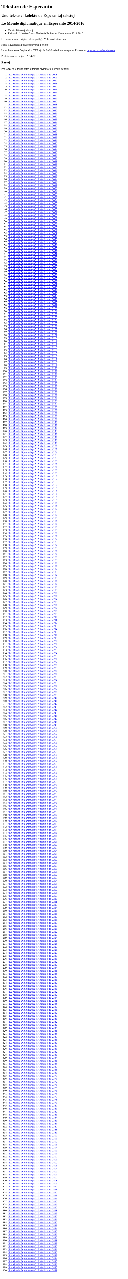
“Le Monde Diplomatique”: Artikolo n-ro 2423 (32, 1225)
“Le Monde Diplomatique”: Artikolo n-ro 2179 (32, 530)
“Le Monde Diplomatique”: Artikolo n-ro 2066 (32, 224)
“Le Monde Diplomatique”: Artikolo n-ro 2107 (32, 329)
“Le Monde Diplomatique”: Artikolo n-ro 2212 (32, 623)
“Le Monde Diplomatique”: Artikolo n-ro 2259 (32, 751)
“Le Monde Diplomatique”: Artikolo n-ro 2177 (32, 524)
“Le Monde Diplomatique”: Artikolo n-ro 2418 (32, 1210)
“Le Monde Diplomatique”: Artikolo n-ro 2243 (32, 707)
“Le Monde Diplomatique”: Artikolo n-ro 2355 (32, 1030)
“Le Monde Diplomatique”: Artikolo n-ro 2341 (32, 988)
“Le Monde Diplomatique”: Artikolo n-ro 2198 (32, 587)
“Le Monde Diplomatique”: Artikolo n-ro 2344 (32, 997)
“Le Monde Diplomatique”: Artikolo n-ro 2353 (32, 1024)
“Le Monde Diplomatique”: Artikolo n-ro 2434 (32, 1258)
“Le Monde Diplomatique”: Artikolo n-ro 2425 (32, 1231)
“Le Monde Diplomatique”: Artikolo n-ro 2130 (32, 392)
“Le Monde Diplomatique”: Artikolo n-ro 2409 (32, 1183)
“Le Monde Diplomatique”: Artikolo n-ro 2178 (32, 527)
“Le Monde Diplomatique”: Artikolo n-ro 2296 (32, 856)
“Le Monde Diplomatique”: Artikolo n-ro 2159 (32, 473)
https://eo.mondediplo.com (101, 50)
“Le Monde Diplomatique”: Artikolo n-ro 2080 (32, 257)
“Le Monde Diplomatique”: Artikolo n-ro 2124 (32, 380)
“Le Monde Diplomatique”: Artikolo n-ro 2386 (32, 1123)
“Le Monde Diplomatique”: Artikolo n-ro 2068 (32, 230)
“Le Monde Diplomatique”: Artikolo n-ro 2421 (32, 1219)
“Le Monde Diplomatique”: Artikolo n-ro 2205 (32, 602)
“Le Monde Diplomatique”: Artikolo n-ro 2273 (32, 793)
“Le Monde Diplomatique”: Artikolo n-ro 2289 (32, 838)
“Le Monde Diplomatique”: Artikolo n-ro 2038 (32, 161)
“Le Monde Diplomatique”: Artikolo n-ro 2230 (32, 671)
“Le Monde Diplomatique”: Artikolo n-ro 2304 (32, 880)
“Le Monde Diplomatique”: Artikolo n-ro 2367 (32, 1066)
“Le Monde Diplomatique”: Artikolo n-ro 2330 (32, 955)
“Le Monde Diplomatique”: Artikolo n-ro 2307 (32, 889)
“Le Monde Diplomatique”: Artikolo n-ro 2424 (32, 1228)
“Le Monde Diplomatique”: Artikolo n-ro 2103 (32, 317)
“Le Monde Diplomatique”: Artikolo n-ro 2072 (32, 239)
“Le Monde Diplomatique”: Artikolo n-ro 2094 (32, 296)
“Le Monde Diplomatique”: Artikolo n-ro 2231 (32, 674)
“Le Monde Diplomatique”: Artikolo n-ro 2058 (32, 212)
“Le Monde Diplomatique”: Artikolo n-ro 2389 (32, 1132)
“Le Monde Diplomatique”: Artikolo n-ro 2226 (32, 659)
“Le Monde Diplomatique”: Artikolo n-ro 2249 (32, 725)
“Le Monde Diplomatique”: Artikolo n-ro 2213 (32, 626)
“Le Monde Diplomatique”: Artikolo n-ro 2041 (32, 170)
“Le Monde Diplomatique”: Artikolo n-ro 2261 (32, 757)
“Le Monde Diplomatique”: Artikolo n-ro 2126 (32, 386)
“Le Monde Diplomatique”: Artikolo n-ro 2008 (32, 74)
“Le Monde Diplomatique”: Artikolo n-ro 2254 (32, 736)
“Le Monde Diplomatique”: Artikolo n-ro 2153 (32, 455)
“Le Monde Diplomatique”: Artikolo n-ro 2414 (32, 1198)
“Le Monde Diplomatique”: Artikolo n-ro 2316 (32, 913)
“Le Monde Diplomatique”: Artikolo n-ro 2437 (32, 1267)
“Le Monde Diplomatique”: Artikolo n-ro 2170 (32, 503)
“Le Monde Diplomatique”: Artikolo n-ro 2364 (32, 1057)
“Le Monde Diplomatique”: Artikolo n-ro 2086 (32, 275)
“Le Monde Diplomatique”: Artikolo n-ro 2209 (32, 614)
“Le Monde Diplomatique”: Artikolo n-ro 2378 (32, 1099)
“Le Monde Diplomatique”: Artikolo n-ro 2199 (32, 590)
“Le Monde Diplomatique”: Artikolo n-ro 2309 (32, 895)
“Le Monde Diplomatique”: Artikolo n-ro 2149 (32, 443)
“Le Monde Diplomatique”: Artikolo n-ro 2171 (32, 506)
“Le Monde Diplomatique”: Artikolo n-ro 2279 (32, 811)
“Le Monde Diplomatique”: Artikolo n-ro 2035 (32, 152)
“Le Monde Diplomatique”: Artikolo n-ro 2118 (32, 362)
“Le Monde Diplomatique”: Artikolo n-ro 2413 (32, 1195)
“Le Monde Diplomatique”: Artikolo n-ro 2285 (32, 829)
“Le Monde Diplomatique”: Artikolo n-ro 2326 (32, 943)
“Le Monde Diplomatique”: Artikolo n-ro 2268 (32, 778)
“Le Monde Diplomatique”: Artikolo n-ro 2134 (32, 404)
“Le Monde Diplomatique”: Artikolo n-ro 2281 (32, 817)
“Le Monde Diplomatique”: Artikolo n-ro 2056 (32, 206)
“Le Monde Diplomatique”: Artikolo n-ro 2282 (32, 820)
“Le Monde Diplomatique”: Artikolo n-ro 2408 (32, 1180)
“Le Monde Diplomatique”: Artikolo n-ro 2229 (32, 668)
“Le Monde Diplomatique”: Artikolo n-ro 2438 (32, 1270)
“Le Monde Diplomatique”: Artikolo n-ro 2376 (32, 1093)
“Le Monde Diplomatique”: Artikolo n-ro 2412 (32, 1192)
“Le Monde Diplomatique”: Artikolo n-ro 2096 (32, 299)
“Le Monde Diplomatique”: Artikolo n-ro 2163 (32, 482)
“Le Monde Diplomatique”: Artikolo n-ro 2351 (32, 1018)
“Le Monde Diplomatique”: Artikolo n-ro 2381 (32, 1108)
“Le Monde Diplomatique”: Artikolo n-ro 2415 (32, 1201)
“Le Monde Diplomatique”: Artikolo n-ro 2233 (32, 677)
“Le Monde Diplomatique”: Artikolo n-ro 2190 (32, 563)
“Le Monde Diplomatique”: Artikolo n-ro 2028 (32, 134)
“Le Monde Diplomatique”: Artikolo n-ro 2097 (32, 302)
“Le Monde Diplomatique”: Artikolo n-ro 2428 (32, 1240)
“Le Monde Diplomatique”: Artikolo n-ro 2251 (32, 731)
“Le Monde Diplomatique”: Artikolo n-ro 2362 (32, 1051)
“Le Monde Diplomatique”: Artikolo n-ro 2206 (32, 605)
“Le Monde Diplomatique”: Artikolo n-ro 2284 (32, 826)
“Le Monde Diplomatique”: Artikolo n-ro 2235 (32, 683)
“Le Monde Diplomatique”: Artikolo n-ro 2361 (32, 1048)
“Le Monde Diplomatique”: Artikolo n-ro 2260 (32, 754)
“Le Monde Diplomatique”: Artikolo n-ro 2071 (32, 236)
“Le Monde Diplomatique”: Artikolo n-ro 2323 (32, 934)
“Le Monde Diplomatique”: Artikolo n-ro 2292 (32, 844)
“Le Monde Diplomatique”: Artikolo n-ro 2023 (32, 119)
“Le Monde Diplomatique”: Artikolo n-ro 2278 (32, 808)
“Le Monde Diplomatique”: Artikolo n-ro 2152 (32, 452)
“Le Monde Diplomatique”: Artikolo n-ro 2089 (32, 284)
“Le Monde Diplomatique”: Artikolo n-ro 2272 (32, 790)
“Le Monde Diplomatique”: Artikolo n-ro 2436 (32, 1264)
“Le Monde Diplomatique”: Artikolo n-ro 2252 (32, 733)
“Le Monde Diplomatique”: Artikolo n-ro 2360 (32, 1045)
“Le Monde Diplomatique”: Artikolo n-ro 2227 (32, 662)
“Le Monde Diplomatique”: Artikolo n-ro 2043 (32, 176)
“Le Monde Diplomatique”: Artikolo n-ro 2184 (32, 545)
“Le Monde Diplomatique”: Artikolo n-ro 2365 (32, 1060)
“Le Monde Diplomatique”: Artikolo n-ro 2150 (32, 446)
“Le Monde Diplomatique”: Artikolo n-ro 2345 (32, 1000)
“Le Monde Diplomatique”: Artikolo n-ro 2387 (32, 1126)
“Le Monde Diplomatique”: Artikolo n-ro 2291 (32, 841)
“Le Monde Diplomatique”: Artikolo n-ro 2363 (32, 1054)
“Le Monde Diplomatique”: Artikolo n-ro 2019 (32, 107)
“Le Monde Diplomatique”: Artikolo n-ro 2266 (32, 772)
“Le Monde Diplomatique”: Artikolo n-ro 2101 (32, 311)
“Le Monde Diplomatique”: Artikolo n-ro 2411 (32, 1189)
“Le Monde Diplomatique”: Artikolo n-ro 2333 (32, 964)
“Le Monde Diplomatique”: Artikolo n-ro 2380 (32, 1105)
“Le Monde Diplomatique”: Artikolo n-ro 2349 (32, 1012)
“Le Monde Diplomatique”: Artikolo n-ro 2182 (32, 539)
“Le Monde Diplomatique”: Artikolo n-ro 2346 (32, 1003)
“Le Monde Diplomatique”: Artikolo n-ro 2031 (32, 140)
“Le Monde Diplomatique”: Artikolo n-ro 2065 (32, 221)
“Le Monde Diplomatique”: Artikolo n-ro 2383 (32, 1114)
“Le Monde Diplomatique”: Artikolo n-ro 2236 (32, 686)
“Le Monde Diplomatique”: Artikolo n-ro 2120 (32, 368)
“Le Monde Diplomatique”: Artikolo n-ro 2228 (32, 665)
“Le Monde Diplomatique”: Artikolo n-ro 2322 (32, 931)
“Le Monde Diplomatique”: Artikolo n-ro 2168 (32, 497)
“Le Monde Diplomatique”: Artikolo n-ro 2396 (32, 1153)
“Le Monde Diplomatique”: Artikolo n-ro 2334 (32, 967)
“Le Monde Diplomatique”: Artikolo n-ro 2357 (32, 1036)
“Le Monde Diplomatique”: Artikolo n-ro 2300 (32, 868)
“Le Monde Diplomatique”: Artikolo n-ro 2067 (32, 227)
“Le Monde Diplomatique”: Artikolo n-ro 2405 (32, 1171)
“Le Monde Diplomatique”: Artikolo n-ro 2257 (32, 745)
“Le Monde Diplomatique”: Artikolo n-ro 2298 (32, 862)
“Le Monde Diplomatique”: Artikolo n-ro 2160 (32, 476)
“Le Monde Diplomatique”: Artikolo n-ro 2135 (32, 407)
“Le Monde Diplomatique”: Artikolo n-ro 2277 (32, 805)
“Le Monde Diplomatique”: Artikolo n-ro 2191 (32, 566)
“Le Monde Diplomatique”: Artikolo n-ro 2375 (32, 1090)
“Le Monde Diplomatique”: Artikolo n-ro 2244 (32, 710)
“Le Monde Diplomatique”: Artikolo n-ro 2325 (32, 940)
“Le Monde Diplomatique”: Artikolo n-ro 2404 (32, 1168)
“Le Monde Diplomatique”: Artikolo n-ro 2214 (32, 629)
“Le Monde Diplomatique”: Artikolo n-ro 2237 (32, 689)
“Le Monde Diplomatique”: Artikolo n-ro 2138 (32, 416)
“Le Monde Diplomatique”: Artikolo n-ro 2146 (32, 434)
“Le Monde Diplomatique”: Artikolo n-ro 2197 (32, 584)
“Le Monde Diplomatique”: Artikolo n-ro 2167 (32, 494)
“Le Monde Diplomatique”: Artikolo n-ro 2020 (32, 110)
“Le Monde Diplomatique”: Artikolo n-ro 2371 (32, 1078)
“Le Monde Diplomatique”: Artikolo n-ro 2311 (32, 901)
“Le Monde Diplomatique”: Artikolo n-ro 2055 (32, 203)
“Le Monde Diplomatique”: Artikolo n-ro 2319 (32, 922)
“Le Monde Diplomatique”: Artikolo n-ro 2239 (32, 695)
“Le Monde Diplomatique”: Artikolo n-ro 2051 (32, 191)
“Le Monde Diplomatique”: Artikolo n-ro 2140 (32, 422)
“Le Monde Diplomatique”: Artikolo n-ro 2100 (32, 308)
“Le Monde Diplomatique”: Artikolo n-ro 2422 (32, 1222)
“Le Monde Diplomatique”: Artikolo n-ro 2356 (32, 1033)
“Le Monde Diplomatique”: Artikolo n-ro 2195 (32, 578)
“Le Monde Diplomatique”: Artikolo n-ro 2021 (32, 113)
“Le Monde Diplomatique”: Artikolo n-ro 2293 (32, 847)
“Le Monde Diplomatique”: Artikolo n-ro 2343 (32, 994)
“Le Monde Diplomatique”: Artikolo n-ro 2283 (32, 823)
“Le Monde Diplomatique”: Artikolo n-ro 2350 (32, 1015)
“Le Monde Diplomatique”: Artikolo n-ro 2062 (32, 215)
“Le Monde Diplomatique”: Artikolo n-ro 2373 (32, 1084)
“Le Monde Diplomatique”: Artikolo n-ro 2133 (32, 401)
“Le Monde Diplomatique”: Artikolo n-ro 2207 (32, 608)
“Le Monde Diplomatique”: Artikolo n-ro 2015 (32, 95)
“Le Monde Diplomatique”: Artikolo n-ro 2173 (32, 512)
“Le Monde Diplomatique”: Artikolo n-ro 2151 (32, 449)
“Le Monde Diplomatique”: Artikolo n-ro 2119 (32, 365)
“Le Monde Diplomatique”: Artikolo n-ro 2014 (32, 92)
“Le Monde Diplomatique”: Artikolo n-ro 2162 (32, 479)
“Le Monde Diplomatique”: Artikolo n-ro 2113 (32, 347)
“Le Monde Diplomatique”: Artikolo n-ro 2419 (32, 1213)
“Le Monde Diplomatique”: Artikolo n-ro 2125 (32, 383)
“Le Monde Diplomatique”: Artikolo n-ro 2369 (32, 1072)
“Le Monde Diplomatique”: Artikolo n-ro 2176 (32, 521)
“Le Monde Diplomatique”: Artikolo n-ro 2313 (32, 904)
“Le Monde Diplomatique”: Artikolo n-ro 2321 (32, 928)
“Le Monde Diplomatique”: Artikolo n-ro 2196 (32, 581)
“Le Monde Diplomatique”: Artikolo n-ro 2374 (32, 1087)
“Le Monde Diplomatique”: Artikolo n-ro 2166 (32, 491)
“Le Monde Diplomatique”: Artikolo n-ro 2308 (32, 892)
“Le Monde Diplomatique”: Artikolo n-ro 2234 (32, 680)
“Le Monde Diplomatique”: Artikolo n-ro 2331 (32, 958)
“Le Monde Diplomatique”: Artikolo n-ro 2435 (32, 1261)
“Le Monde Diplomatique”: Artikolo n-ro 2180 (32, 533)
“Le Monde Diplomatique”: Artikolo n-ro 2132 (32, 398)
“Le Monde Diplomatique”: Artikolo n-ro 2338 (32, 979)
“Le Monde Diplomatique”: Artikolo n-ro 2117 (32, 359)
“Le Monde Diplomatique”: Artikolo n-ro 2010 (32, 80)
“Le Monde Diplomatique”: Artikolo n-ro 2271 (32, 787)
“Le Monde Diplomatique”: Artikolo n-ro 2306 (32, 886)
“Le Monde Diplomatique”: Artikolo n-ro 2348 (32, 1009)
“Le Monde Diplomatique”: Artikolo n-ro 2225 (32, 656)
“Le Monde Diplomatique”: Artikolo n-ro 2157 (32, 467)
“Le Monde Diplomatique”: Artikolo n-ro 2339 (32, 982)
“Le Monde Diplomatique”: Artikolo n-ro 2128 (32, 389)
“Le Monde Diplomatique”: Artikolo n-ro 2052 (32, 194)
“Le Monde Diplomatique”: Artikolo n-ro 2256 (32, 742)
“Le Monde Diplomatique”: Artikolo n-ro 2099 (32, 305)
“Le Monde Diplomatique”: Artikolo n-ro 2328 (32, 949)
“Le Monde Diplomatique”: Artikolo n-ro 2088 (32, 281)
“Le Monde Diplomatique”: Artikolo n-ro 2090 (32, 287)
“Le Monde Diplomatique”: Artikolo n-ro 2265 (32, 769)
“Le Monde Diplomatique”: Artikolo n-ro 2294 (32, 850)
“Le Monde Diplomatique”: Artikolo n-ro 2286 (32, 832)
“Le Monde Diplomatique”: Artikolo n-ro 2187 (32, 554)
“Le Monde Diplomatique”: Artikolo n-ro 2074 (32, 242)
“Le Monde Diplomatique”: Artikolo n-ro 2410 (32, 1186)
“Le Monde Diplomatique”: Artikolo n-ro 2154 (32, 458)
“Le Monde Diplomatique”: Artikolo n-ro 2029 (32, 137)
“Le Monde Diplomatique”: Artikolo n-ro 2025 (32, 125)
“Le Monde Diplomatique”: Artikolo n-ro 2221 (32, 644)
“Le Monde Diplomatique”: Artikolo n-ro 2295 (32, 853)
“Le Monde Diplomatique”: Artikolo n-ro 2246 (32, 716)
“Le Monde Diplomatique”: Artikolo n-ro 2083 (32, 266)
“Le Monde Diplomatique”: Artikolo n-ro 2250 (32, 728)
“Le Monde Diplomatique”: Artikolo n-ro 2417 (32, 1207)
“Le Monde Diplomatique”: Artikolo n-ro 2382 (32, 1111)
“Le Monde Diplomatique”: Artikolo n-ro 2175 (32, 518)
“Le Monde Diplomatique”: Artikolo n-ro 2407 (32, 1177)
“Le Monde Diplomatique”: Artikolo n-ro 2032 (32, 143)
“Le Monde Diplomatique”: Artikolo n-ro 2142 (32, 428)
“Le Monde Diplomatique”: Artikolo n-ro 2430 (32, 1246)
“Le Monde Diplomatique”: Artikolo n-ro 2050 (32, 188)
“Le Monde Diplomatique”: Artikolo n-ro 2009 (32, 77)
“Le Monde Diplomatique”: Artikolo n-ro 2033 (32, 146)
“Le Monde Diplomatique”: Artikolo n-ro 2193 (32, 572)
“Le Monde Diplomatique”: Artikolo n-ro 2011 (32, 83)
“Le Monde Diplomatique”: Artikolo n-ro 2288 (32, 835)
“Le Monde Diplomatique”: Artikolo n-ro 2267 (32, 775)
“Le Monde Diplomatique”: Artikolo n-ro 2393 (32, 1144)
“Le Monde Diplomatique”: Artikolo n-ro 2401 (32, 1159)
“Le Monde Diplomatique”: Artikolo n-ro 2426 (32, 1234)
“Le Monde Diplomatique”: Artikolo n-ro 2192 (32, 569)
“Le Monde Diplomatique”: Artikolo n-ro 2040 (32, 167)
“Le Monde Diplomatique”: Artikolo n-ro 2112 (32, 344)
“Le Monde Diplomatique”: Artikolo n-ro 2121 (32, 371)
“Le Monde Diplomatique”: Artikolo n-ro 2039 (32, 164)
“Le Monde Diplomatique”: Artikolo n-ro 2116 (32, 356)
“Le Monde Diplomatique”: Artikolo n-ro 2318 (32, 919)
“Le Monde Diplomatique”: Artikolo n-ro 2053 (32, 197)
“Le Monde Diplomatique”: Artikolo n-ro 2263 (32, 763)
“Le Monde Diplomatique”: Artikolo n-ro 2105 (32, 323)
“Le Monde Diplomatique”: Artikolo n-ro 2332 (32, 961)
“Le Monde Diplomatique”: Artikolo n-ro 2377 (32, 1096)
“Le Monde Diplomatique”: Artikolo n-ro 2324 (32, 937)
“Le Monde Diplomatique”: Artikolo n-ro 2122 (32, 374)
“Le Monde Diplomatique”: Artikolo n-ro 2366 (32, 1063)
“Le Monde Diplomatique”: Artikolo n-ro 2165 (32, 488)
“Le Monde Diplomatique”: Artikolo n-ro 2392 (32, 1141)
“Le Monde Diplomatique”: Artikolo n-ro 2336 (32, 973)
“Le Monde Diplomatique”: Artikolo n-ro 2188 (32, 557)
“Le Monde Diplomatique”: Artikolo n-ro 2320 (32, 925)
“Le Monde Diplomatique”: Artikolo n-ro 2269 (32, 781)
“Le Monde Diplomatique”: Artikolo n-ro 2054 (32, 200)
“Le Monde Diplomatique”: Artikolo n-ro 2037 (32, 158)
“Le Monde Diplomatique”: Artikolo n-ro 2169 (32, 500)
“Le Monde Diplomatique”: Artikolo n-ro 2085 (32, 272)
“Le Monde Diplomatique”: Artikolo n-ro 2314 (32, 907)
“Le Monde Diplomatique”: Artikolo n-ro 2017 (32, 101)
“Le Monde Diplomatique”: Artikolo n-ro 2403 (32, 1165)
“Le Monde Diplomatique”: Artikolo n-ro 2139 (32, 419)
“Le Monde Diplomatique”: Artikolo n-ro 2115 (32, 353)
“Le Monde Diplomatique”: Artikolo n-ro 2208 (32, 611)
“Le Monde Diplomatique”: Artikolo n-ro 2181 (32, 536)
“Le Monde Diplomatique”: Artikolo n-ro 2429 (32, 1243)
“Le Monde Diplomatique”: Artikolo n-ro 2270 (32, 784)
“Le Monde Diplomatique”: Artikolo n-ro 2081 (32, 260)
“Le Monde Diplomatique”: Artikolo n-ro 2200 (32, 593)
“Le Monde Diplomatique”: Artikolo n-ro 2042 (32, 173)
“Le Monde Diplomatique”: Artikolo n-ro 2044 (32, 179)
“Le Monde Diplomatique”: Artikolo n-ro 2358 (32, 1039)
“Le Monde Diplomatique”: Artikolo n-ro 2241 (32, 701)
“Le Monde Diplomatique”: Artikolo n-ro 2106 (32, 326)
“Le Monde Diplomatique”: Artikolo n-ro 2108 (32, 332)
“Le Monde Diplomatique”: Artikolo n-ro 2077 (32, 248)
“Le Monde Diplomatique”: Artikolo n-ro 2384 (32, 1117)
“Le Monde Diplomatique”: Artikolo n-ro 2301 (32, 871)
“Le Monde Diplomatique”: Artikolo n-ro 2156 (32, 464)
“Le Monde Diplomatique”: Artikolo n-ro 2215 (32, 632)
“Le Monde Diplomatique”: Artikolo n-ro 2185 (32, 548)
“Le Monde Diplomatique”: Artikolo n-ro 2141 (32, 425)
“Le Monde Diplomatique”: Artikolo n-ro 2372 (32, 1081)
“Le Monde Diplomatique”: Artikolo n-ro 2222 (32, 647)
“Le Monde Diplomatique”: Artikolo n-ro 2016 (32, 98)
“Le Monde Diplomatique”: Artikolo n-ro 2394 (32, 1147)
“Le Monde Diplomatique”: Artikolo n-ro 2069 (32, 233)
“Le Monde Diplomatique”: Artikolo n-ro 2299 (32, 865)
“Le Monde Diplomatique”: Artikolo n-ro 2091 (32, 290)
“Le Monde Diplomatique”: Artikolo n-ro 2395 (32, 1150)
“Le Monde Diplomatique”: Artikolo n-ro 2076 (32, 245)
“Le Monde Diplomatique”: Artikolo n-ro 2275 (32, 799)
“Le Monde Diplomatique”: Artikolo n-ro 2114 (32, 350)
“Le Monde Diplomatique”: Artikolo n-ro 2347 (32, 1006)
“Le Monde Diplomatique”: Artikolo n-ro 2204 (32, 599)
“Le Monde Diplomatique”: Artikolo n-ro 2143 (32, 431)
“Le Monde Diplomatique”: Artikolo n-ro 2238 (32, 692)
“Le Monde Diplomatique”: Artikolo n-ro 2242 (32, 704)
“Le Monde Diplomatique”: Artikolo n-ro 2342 (32, 991)
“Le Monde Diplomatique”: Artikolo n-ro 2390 (32, 1135)
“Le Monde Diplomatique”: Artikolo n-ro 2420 (32, 1216)
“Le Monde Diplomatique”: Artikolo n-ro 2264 (32, 766)
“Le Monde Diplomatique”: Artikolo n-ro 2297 (32, 859)
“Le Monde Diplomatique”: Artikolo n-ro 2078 (32, 251)
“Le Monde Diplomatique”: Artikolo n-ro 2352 (32, 1021)
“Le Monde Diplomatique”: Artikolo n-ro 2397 (32, 1156)
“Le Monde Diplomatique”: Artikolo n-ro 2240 (32, 698)
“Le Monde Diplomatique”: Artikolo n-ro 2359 (32, 1042)
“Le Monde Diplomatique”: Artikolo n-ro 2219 (32, 638)
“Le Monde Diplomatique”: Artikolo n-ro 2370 (32, 1075)
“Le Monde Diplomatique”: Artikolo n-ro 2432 (32, 1252)
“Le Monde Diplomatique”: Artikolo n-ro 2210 (32, 617)
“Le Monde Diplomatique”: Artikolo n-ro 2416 (32, 1204)
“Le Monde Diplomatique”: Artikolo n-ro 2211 (32, 620)
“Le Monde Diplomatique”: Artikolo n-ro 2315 (32, 910)
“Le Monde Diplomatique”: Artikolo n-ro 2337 (32, 976)
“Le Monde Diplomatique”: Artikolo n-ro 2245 (32, 713)
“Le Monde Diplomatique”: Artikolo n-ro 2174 (32, 515)
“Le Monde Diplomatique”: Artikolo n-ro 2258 (32, 748)
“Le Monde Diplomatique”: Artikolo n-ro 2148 (32, 440)
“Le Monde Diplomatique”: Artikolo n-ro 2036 (32, 155)
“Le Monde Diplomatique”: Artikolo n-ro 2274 (32, 796)
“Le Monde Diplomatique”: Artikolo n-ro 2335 (32, 970)
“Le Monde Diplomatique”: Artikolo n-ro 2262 (32, 760)
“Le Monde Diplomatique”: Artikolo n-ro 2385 (32, 1120)
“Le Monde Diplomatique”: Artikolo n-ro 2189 (32, 560)
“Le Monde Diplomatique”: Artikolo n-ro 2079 (32, 254)
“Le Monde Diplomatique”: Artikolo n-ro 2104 (32, 320)
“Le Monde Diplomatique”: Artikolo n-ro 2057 (32, 209)
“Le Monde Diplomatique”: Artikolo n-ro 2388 (32, 1129)
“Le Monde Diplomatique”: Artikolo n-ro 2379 (32, 1102)
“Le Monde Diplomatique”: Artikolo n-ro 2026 (32, 128)
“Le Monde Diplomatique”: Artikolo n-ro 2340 (32, 985)
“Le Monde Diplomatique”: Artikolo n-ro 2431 (32, 1249)
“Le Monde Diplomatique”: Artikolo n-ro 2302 (32, 874)
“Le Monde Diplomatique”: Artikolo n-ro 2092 (32, 293)
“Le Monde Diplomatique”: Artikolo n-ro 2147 (32, 437)
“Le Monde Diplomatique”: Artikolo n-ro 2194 (32, 575)
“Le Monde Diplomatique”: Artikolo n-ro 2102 (32, 314)
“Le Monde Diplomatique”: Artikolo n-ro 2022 (32, 116)
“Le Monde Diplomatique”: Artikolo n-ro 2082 (32, 263)
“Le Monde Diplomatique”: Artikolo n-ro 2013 (32, 89)
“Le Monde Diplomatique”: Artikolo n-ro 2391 (32, 1138)
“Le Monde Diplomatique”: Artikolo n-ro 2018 (32, 104)
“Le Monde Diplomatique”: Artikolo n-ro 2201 (32, 596)
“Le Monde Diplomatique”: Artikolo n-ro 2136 (32, 410)
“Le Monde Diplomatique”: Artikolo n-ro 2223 (32, 650)
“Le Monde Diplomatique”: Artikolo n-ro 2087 (32, 278)
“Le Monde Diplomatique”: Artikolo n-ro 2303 (32, 877)
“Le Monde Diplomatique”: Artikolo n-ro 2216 (32, 635)
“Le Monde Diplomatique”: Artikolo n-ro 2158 (32, 470)
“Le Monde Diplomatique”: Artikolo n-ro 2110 (32, 338)
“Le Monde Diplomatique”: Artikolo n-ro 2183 (32, 542)
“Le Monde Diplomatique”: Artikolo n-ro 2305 (32, 883)
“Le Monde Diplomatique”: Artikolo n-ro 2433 (32, 1255)
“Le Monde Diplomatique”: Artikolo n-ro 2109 (32, 335)
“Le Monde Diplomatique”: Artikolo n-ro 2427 (32, 1237)
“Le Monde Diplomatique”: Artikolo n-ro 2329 (32, 952)
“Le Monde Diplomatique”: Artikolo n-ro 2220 (32, 641)
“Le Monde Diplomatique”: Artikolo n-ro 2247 (32, 719)
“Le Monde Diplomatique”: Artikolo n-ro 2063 (32, 218)
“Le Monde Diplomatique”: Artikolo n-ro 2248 (32, 722)
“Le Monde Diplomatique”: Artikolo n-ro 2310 (32, 898)
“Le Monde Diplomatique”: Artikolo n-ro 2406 (32, 1174)
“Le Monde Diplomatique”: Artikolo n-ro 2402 (32, 1162)
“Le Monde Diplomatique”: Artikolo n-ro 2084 (32, 269)
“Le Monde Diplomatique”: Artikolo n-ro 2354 (32, 1027)
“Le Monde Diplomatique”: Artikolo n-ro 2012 (32, 86)
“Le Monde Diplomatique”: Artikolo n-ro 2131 (32, 395)
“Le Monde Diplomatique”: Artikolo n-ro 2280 (32, 814)
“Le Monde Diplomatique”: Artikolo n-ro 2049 (32, 185)
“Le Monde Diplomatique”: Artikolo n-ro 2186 (32, 551)
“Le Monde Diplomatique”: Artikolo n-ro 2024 (32, 122)
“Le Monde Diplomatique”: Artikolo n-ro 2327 (32, 946)
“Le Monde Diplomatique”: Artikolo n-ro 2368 (32, 1069)
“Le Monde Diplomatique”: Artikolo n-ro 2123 (32, 377)
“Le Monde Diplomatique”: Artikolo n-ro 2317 (32, 916)
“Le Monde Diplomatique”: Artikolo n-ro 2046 (32, 182)
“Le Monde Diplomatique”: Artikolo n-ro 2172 (32, 509)
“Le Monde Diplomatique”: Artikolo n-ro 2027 (32, 131)
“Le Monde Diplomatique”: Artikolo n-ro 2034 (32, 149)
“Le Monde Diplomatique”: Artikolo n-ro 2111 (32, 341)
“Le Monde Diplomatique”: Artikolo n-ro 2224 (32, 653)
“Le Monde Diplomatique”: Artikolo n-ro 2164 (32, 485)
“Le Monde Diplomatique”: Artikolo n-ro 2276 (32, 802)
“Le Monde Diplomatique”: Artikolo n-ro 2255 (32, 739)
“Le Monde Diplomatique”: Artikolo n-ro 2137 (32, 413)
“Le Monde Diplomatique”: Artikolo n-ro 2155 (32, 461)
